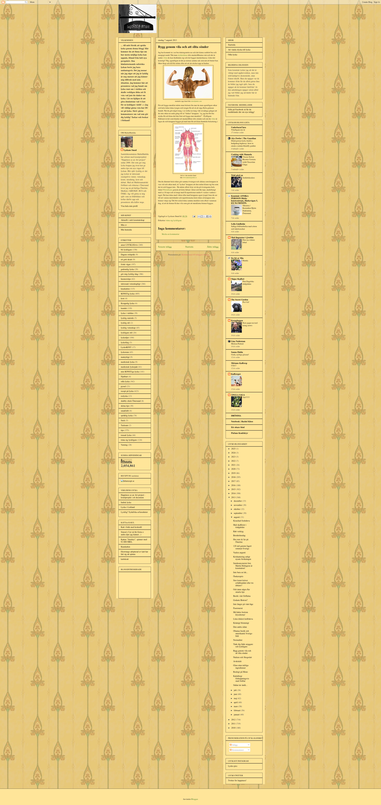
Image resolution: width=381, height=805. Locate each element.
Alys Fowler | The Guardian (243, 138)
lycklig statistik (127, 318)
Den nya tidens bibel (249, 241)
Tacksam (124, 425)
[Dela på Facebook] (207, 216)
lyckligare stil (126, 332)
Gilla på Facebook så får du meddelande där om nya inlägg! (241, 110)
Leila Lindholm (238, 223)
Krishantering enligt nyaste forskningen (242, 558)
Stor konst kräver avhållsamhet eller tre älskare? (243, 583)
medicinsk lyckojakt (129, 366)
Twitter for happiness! (237, 780)
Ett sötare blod (238, 427)
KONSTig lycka (127, 293)
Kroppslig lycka (127, 303)
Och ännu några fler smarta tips (241, 590)
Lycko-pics (232, 766)
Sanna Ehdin (237, 352)
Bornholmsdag (239, 535)
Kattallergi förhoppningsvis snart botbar (241, 678)
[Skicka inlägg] (194, 216)
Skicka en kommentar (170, 234)
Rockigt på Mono (240, 671)
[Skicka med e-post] (198, 216)
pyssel (123, 386)
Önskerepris (238, 576)
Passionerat (238, 608)
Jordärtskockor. (249, 177)
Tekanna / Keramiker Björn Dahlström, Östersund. (249, 209)
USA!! (233, 365)
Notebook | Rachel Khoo (242, 421)
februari (237, 710)
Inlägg (235, 744)
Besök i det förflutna (241, 595)
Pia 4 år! (246, 302)
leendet (124, 308)
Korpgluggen (237, 320)
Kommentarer (238, 749)
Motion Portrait (237, 343)
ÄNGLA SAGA (238, 394)
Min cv (124, 224)
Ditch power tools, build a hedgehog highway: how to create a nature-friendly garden (243, 143)
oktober (237, 509)
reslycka (124, 396)
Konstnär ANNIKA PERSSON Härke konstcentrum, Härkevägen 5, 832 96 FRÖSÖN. (244, 199)
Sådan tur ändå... (240, 685)
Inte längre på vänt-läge (243, 604)
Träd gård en (237, 175)
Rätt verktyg (238, 531)
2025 (233, 448)
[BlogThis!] (201, 216)
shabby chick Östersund (131, 400)
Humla (245, 260)
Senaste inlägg (165, 246)
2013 (233, 497)
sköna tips (125, 405)
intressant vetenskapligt (130, 283)
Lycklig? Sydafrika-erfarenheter (134, 512)
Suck (123, 420)
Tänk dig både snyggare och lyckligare (243, 645)
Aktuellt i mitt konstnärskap (132, 220)
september (238, 513)
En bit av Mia (237, 258)
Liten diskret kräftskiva (243, 618)
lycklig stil (125, 322)
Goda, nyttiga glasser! (240, 354)
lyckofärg (125, 342)
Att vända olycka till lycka (239, 49)
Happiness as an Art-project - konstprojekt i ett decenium (133, 496)
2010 (233, 727)
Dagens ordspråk (128, 254)
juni (236, 694)
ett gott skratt (126, 259)
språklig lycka (127, 415)
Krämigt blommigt (241, 622)
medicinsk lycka (127, 361)
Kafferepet (236, 373)
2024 (233, 452)
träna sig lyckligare (174, 220)
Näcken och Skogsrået (242, 657)
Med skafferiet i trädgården (239, 526)
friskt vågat (125, 264)
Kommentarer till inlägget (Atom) (195, 254)
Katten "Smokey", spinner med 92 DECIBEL (134, 540)
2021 (233, 464)
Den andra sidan (240, 626)
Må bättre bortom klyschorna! (240, 613)
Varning (124, 444)
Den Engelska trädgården (248, 282)
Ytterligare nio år (238, 129)
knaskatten (125, 288)
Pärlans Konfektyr (239, 433)
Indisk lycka (126, 502)
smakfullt (125, 410)
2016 (233, 485)
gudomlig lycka (127, 269)
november (238, 505)
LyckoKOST (126, 347)
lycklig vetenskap (128, 327)
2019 (233, 473)
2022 (233, 460)
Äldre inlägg (212, 246)
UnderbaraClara (238, 127)
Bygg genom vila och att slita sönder (242, 652)
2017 (233, 481)
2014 (233, 493)
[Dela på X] (204, 216)
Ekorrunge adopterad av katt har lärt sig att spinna (134, 553)
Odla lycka (232, 54)
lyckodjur (125, 337)
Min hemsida (126, 229)
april (236, 702)
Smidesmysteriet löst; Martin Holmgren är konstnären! (242, 566)
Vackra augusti (239, 552)
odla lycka (125, 381)
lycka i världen (127, 313)
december (238, 500)
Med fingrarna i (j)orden (242, 237)
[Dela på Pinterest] (210, 216)
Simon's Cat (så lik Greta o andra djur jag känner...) (132, 533)
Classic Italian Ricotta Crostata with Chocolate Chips (249, 160)
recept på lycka (127, 391)
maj (236, 698)
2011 (233, 723)
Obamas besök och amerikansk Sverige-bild (243, 633)
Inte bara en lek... (240, 572)
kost (122, 298)
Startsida (189, 246)
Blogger (194, 799)
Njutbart (124, 376)
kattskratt (125, 559)
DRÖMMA (236, 415)
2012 (233, 719)
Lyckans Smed (130, 150)
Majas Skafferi (237, 278)
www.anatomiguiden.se (190, 177)
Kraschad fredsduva (241, 520)
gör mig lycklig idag (129, 274)
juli (235, 690)
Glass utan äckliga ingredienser (240, 666)
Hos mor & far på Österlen (240, 540)
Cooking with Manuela (241, 154)
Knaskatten (125, 546)
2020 (233, 468)
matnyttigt (125, 357)
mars (236, 706)
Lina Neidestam (238, 341)
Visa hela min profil (129, 206)
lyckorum (125, 352)
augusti (237, 517)
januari (237, 714)
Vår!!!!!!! (246, 397)
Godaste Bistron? (240, 600)
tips (122, 430)
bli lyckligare (126, 249)
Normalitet (237, 640)
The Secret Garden (239, 299)
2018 (233, 477)
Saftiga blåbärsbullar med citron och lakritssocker (244, 227)
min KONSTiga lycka (130, 371)
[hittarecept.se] (127, 480)
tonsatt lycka (126, 435)
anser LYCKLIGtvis (129, 244)
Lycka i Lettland (128, 507)
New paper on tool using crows (250, 324)
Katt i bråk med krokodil (131, 527)
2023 (233, 456)
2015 (233, 489)
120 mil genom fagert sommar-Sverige (242, 547)
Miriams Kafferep (239, 363)
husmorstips (126, 278)
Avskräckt (237, 661)
